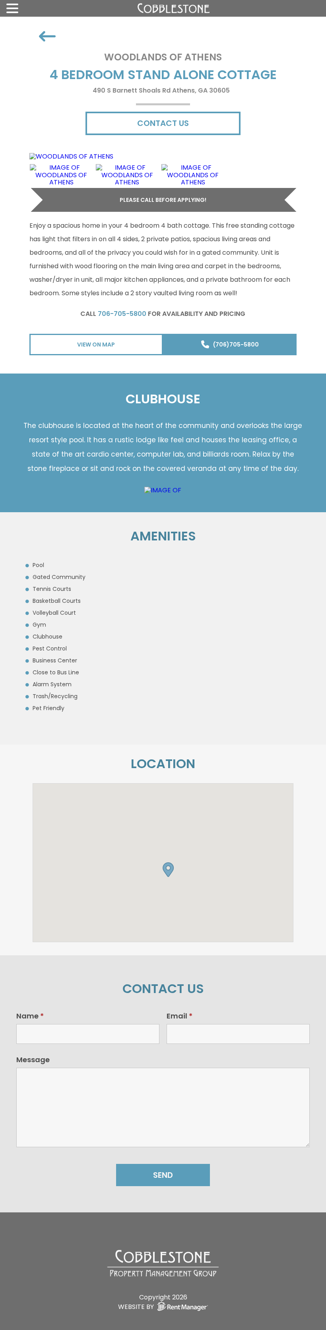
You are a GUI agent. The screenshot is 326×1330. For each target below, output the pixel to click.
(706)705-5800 (236, 344)
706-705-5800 (122, 313)
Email (179, 1016)
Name (30, 1016)
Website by (136, 1306)
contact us (163, 123)
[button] (168, 868)
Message (33, 1060)
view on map (96, 344)
